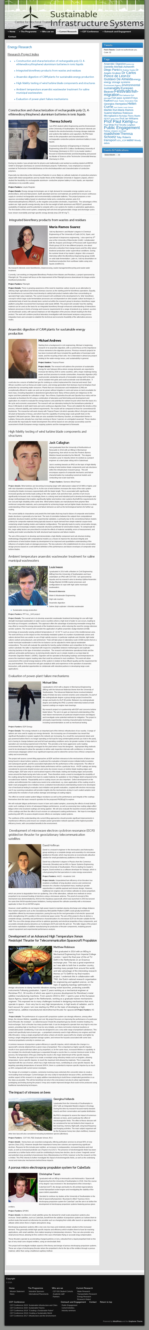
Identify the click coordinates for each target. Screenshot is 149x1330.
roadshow (112, 134)
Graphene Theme (135, 1321)
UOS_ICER (121, 140)
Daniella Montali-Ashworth (119, 66)
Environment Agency (112, 85)
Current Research (84, 1288)
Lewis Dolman (128, 107)
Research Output (84, 1299)
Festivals (122, 91)
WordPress (117, 1321)
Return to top (106, 1302)
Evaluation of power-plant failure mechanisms (42, 99)
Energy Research (84, 1297)
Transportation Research (87, 1294)
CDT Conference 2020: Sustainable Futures (27, 1308)
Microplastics (111, 115)
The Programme (35, 1288)
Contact (92, 1302)
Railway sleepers (111, 131)
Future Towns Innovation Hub (125, 101)
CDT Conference (17, 1302)
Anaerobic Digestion (115, 64)
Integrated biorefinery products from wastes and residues (48, 70)
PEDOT (107, 119)
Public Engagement (122, 127)
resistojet (122, 131)
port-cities (115, 119)
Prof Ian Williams (129, 118)
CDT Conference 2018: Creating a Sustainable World (31, 1313)
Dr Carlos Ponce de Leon (120, 74)
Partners (56, 1297)
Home (12, 1288)
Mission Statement (17, 1291)
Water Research (83, 1291)
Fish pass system (121, 98)
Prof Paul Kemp (118, 121)
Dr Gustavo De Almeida (118, 77)
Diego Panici (112, 69)
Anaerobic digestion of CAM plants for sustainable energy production (55, 76)
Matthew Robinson (123, 113)
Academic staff (58, 1294)
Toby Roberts (124, 137)
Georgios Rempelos (115, 103)
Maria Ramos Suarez (118, 111)
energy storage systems (117, 82)
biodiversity (130, 64)
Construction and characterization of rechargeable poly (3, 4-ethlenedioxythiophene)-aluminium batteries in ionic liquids (50, 62)
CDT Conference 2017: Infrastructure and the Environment (33, 1316)
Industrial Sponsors (36, 1291)
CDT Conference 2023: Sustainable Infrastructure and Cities (33, 1305)
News (12, 1294)
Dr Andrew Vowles (127, 70)
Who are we (57, 1288)
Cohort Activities (68, 1308)
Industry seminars (69, 1311)
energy (137, 79)
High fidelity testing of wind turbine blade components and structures (55, 83)
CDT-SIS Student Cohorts (63, 1291)
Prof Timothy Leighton (125, 125)
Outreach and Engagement (73, 1302)
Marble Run (110, 109)
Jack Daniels (118, 107)
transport (110, 140)
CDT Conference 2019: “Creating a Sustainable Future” (32, 1311)
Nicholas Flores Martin (129, 116)
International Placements (38, 1294)
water (130, 140)
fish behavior (125, 95)
